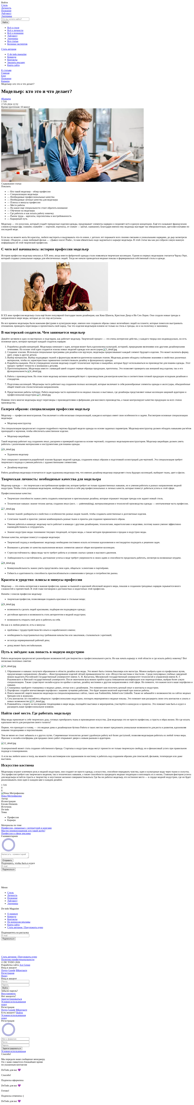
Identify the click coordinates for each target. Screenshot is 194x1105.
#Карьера (6, 98)
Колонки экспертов (17, 44)
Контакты (12, 59)
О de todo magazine (17, 54)
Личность (6, 8)
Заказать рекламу (16, 62)
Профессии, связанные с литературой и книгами (26, 828)
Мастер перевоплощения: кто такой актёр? (23, 830)
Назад (4, 976)
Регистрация (7, 973)
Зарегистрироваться (11, 999)
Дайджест (6, 13)
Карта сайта (13, 65)
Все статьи (12, 41)
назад (4, 1004)
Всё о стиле (13, 27)
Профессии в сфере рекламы (16, 833)
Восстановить (8, 993)
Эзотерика (6, 16)
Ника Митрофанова (11, 796)
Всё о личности (15, 30)
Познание (6, 10)
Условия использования (13, 1001)
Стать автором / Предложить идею (25, 927)
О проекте (12, 913)
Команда (11, 57)
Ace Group (24, 965)
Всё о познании (15, 33)
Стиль (4, 5)
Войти (19, 1012)
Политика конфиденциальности (17, 959)
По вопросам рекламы (18, 922)
